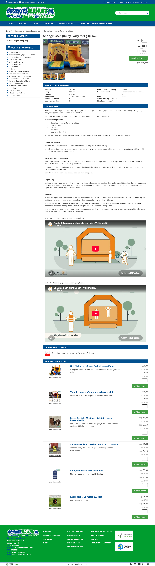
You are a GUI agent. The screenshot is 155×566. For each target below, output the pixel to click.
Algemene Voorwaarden (101, 543)
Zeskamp (12, 69)
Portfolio (49, 24)
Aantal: (137, 41)
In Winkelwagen (138, 58)
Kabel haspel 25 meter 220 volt (86, 496)
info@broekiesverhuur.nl (23, 548)
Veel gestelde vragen (75, 539)
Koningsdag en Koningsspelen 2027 (95, 24)
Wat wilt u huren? (22, 47)
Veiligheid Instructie (51, 535)
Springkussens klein (34, 31)
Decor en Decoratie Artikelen (19, 81)
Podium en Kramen (16, 83)
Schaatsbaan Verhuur (17, 93)
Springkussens (18, 31)
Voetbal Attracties (15, 59)
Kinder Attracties (15, 64)
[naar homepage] (30, 12)
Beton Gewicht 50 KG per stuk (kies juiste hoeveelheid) (91, 419)
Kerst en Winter (15, 90)
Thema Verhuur (66, 24)
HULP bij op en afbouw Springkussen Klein (92, 366)
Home (10, 24)
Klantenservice (97, 535)
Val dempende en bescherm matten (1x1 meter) (94, 444)
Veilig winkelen (73, 535)
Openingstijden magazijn (101, 531)
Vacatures (47, 539)
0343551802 (15, 545)
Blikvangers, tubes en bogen (19, 71)
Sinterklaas (13, 88)
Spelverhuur (13, 67)
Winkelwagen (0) (141, 2)
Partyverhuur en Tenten (18, 86)
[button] (45, 61)
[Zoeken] (146, 13)
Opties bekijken (142, 63)
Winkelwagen (19, 36)
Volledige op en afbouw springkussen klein (92, 392)
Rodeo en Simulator (16, 62)
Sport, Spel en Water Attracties (20, 57)
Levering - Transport (75, 531)
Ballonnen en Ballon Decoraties (20, 76)
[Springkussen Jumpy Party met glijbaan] (66, 56)
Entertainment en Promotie (19, 78)
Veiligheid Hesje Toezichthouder (86, 470)
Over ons (22, 24)
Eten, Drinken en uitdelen (18, 74)
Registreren (125, 2)
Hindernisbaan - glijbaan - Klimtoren (23, 55)
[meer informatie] (55, 370)
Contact (35, 24)
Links (45, 543)
